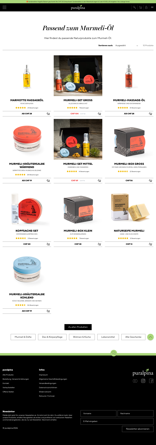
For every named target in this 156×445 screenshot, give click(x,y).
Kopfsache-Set (27, 231)
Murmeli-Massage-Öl (129, 100)
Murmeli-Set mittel (78, 164)
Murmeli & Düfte (23, 337)
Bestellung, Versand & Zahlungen (16, 379)
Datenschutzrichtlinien (48, 387)
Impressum (43, 375)
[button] (134, 7)
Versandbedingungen (47, 383)
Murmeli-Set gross (78, 100)
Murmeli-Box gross (129, 164)
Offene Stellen (8, 392)
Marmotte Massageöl (26, 100)
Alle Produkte (8, 375)
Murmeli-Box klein (78, 231)
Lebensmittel (108, 337)
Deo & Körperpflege (52, 337)
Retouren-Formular (47, 396)
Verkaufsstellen (9, 387)
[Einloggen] (146, 7)
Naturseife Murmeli (129, 231)
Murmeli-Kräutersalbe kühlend (27, 296)
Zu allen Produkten (78, 327)
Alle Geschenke (133, 337)
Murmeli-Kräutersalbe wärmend (27, 165)
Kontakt (6, 383)
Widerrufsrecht (45, 392)
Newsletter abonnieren (137, 428)
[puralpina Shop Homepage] (78, 7)
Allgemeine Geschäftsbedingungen (53, 379)
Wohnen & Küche (82, 337)
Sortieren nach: (105, 45)
